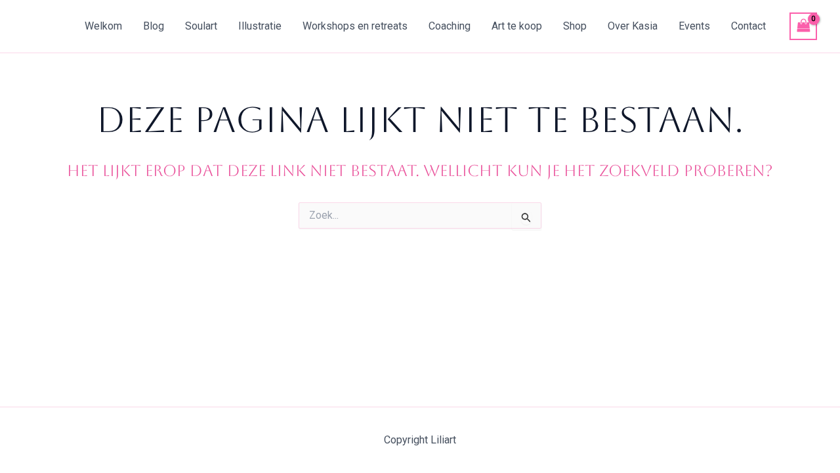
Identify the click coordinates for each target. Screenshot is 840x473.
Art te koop (517, 26)
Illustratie (260, 26)
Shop (575, 26)
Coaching (450, 26)
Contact (748, 26)
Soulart (201, 26)
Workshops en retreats (355, 26)
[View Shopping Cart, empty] (803, 25)
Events (694, 26)
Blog (153, 26)
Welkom (103, 26)
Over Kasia (633, 26)
